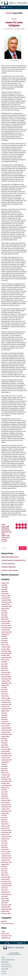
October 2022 (5, 681)
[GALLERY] (22, 527)
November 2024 (6, 628)
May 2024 (4, 640)
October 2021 (5, 706)
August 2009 (5, 900)
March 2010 (5, 898)
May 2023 (4, 666)
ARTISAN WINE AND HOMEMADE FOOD (13, 560)
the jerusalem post (7, 923)
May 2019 (4, 768)
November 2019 (6, 755)
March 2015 (5, 875)
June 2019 (4, 766)
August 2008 (5, 911)
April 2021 (4, 719)
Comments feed (6, 936)
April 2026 (4, 591)
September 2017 (6, 811)
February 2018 (5, 800)
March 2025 (5, 619)
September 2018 (6, 785)
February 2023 (5, 672)
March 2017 (5, 824)
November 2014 (6, 883)
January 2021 (5, 726)
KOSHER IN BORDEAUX (8, 567)
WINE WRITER (5, 530)
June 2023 (4, 664)
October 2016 (5, 834)
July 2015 (4, 866)
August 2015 (5, 864)
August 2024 (5, 634)
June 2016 (4, 843)
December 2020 (6, 728)
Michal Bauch (10, 29)
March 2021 (5, 721)
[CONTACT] (25, 527)
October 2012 (5, 892)
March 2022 (5, 696)
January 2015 (5, 879)
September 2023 (6, 657)
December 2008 (6, 905)
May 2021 (4, 717)
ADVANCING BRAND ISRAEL (9, 557)
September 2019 (6, 760)
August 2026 (5, 583)
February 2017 (5, 826)
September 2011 (6, 894)
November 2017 (6, 807)
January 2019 (5, 777)
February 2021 (5, 723)
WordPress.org (5, 938)
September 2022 (6, 683)
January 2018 (5, 802)
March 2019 (5, 773)
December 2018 (6, 779)
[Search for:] (9, 548)
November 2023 (6, 653)
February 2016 (5, 851)
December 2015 (6, 856)
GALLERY (4, 539)
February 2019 (5, 775)
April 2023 (4, 668)
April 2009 (4, 903)
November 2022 (6, 679)
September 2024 (6, 632)
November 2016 (6, 832)
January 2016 (5, 854)
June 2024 (4, 638)
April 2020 (4, 745)
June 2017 (4, 817)
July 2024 (4, 636)
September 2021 (6, 709)
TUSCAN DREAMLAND (8, 564)
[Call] (8, 943)
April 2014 (4, 888)
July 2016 (4, 841)
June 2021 (4, 715)
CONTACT (4, 541)
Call (6, 943)
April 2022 (4, 694)
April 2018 (4, 796)
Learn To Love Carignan (14, 24)
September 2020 (6, 734)
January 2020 (5, 751)
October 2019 (5, 758)
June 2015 (4, 868)
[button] (1, 2)
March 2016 (5, 849)
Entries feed (5, 933)
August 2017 (5, 813)
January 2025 (5, 623)
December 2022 (6, 677)
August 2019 (5, 762)
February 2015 (5, 877)
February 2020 (5, 749)
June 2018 (4, 792)
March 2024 (5, 645)
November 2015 (6, 858)
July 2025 (4, 610)
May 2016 (4, 845)
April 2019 (4, 770)
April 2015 (4, 873)
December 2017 (6, 805)
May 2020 (4, 743)
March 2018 (5, 798)
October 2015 (5, 860)
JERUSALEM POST (6, 532)
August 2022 (5, 685)
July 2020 (4, 738)
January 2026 (5, 598)
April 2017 (4, 822)
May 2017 (4, 819)
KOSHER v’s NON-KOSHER (9, 570)
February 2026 (5, 596)
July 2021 (4, 713)
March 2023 (5, 670)
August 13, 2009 (21, 29)
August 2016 (5, 839)
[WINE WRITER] (22, 524)
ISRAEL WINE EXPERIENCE (5, 527)
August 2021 (5, 711)
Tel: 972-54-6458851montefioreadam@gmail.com (14, 953)
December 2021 (6, 702)
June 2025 (4, 613)
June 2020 (4, 741)
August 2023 (5, 660)
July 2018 (4, 790)
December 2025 (6, 600)
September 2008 (6, 909)
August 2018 (5, 787)
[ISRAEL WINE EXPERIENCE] (19, 524)
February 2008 (5, 913)
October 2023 (5, 655)
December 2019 (6, 753)
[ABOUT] (16, 524)
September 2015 (6, 862)
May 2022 (4, 692)
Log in (3, 931)
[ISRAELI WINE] (19, 527)
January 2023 (5, 674)
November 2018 (6, 781)
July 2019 (4, 764)
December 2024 (6, 625)
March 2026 (5, 593)
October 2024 (5, 630)
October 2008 (5, 907)
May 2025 (4, 615)
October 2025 (5, 604)
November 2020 (6, 730)
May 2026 (4, 589)
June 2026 (4, 587)
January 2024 (5, 649)
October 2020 (5, 732)
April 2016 (4, 847)
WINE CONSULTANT (5, 534)
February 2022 (5, 698)
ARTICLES (13, 18)
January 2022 (5, 700)
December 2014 (6, 881)
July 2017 (4, 815)
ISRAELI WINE (5, 537)
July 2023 (4, 662)
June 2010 (4, 896)
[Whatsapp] (24, 943)
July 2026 (4, 585)
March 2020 (5, 747)
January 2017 (5, 828)
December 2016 (6, 830)
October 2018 (5, 783)
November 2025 (6, 602)
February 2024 (5, 647)
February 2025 (5, 621)
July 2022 (4, 687)
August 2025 (5, 608)
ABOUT (3, 524)
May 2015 (4, 871)
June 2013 (4, 890)
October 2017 (5, 809)
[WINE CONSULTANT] (16, 527)
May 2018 (4, 794)
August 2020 (5, 736)
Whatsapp (19, 943)
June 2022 (4, 689)
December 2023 (6, 651)
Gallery (3, 971)
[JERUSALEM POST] (25, 524)
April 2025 (4, 617)
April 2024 (4, 642)
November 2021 (6, 704)
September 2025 (6, 606)
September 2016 (6, 836)
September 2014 (6, 886)
